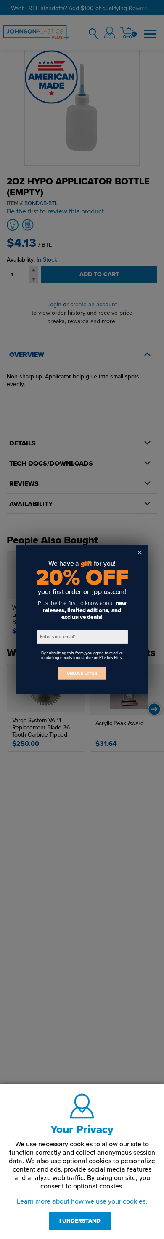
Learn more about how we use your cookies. (82, 1201)
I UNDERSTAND (80, 1220)
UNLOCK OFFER (82, 673)
